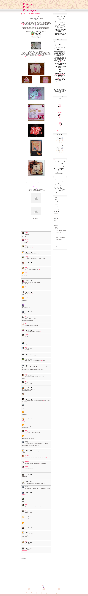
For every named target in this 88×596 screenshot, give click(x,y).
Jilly (25, 286)
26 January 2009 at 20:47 (28, 431)
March (56, 223)
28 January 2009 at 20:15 (28, 542)
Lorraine (59, 112)
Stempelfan (26, 531)
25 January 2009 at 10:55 (28, 359)
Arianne (26, 347)
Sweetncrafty (57, 595)
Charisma (57, 78)
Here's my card (31, 293)
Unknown (26, 272)
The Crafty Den (27, 461)
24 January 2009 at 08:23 (28, 304)
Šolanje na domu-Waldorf (28, 449)
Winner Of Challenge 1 (58, 239)
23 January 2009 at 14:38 (28, 268)
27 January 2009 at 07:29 (28, 450)
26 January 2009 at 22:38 (28, 442)
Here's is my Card (24, 550)
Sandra (26, 374)
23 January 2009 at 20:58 (28, 292)
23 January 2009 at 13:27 (28, 262)
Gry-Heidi (26, 541)
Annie (25, 404)
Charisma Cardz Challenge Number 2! (60, 237)
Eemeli (60, 124)
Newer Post (23, 581)
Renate (60, 123)
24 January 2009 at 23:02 (28, 354)
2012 (55, 201)
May (56, 220)
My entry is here (24, 494)
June (56, 218)
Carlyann (59, 100)
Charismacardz (46, 595)
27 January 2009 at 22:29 (28, 498)
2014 (55, 197)
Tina (60, 110)
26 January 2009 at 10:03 (28, 411)
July (56, 216)
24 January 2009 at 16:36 (28, 324)
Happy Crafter (27, 455)
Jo (59, 126)
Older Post (49, 581)
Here (42, 360)
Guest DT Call (57, 228)
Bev (25, 291)
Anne (25, 316)
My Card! (28, 241)
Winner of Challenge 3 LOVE (59, 232)
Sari (59, 111)
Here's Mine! (23, 469)
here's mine (23, 513)
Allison (26, 245)
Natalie (60, 119)
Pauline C (26, 393)
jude (25, 323)
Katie (60, 108)
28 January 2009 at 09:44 (28, 516)
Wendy (60, 125)
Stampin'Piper (27, 547)
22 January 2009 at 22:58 (28, 252)
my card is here (24, 413)
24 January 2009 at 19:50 (28, 335)
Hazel (25, 329)
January (56, 227)
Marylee (59, 128)
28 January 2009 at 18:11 (28, 527)
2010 (55, 204)
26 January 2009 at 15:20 (28, 418)
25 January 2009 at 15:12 (28, 365)
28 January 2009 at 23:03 (28, 548)
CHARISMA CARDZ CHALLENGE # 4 (60, 230)
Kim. (25, 398)
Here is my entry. (24, 377)
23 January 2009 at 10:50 (28, 257)
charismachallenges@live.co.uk (59, 74)
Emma (60, 105)
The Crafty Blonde (27, 297)
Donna (26, 267)
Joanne (60, 118)
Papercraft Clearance (39, 55)
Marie (60, 106)
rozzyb (26, 251)
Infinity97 (26, 430)
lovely (39, 463)
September (57, 213)
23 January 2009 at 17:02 (28, 280)
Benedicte (26, 232)
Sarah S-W (60, 104)
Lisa (59, 101)
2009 (55, 206)
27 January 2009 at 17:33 (28, 462)
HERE (32, 247)
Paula (23, 24)
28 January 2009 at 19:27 (28, 532)
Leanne (22, 23)
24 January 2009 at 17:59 (28, 330)
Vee (36, 103)
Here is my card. (24, 288)
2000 (55, 246)
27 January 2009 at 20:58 (28, 492)
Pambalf (26, 504)
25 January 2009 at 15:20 (28, 375)
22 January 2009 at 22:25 (28, 246)
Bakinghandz (26, 256)
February (56, 225)
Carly (25, 56)
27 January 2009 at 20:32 (28, 474)
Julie (25, 381)
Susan (60, 107)
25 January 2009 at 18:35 (28, 387)
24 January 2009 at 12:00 (28, 311)
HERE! (61, 61)
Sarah (60, 103)
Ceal (25, 510)
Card (39, 269)
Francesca (26, 466)
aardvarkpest (27, 334)
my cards (23, 299)
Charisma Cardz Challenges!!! (33, 595)
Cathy (25, 358)
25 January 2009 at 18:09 (28, 382)
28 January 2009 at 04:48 (28, 511)
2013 (55, 199)
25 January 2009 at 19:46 (28, 399)
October (56, 211)
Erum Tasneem (27, 239)
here (22, 264)
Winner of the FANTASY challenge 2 (60, 235)
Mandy (60, 122)
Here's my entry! (27, 432)
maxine (26, 522)
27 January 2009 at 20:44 (28, 481)
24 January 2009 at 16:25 (28, 317)
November (56, 209)
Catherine (59, 121)
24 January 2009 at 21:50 (28, 342)
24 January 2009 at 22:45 (28, 348)
